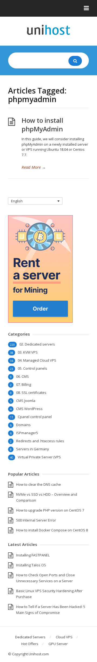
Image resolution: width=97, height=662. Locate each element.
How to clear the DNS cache (38, 484)
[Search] (75, 61)
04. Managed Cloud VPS (37, 360)
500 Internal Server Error (36, 520)
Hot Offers (29, 643)
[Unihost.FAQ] (48, 30)
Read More (34, 167)
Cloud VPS (64, 637)
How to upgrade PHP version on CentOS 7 (50, 510)
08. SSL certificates (31, 392)
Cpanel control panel (35, 416)
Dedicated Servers (30, 637)
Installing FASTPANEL (33, 555)
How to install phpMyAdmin (42, 124)
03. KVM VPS (28, 352)
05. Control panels (32, 368)
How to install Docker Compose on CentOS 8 (52, 530)
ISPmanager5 (27, 432)
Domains (23, 424)
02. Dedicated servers (37, 344)
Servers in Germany (32, 449)
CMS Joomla (25, 400)
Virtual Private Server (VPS (39, 457)
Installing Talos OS (31, 565)
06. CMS (22, 376)
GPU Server (58, 643)
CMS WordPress (29, 408)
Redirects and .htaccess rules (40, 440)
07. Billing (23, 384)
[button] (48, 8)
